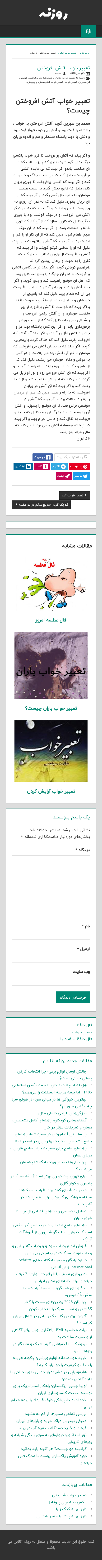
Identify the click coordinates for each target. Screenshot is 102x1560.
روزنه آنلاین (84, 53)
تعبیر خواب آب (72, 496)
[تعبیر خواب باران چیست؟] (51, 698)
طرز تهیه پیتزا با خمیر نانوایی (62, 1516)
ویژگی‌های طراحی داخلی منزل (62, 1113)
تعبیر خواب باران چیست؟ (51, 708)
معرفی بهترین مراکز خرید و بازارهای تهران (51, 1421)
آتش (39, 78)
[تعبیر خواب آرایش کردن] (51, 781)
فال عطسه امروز (51, 620)
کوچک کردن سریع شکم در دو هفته (43, 505)
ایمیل (83, 949)
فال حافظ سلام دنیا (76, 1039)
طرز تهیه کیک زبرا (71, 1509)
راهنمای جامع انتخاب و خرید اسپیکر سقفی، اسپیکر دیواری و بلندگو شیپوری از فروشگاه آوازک (52, 1232)
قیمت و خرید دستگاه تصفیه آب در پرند (53, 1428)
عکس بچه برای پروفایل (67, 1502)
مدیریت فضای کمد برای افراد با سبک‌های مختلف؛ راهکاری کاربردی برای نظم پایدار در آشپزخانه (55, 1197)
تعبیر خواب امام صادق (51, 82)
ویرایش (31, 82)
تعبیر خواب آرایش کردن (51, 791)
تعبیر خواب (71, 82)
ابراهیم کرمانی (28, 78)
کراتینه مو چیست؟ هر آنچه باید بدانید (54, 1449)
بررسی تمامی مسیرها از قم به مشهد (56, 1414)
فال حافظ (84, 1025)
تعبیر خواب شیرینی (69, 1495)
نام (86, 926)
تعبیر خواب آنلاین (67, 53)
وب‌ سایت (81, 972)
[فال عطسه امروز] (51, 610)
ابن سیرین (84, 82)
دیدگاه (82, 850)
